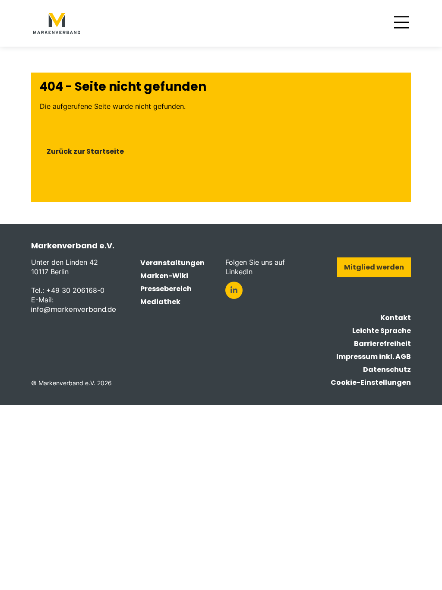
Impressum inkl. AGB (373, 357)
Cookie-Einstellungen (371, 382)
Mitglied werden (374, 267)
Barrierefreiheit (382, 344)
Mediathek (160, 302)
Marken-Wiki (164, 276)
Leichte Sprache (381, 331)
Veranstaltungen (172, 263)
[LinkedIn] (234, 290)
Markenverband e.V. (72, 245)
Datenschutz (387, 369)
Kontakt (395, 318)
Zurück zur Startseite (85, 151)
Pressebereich (166, 289)
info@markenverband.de (73, 309)
